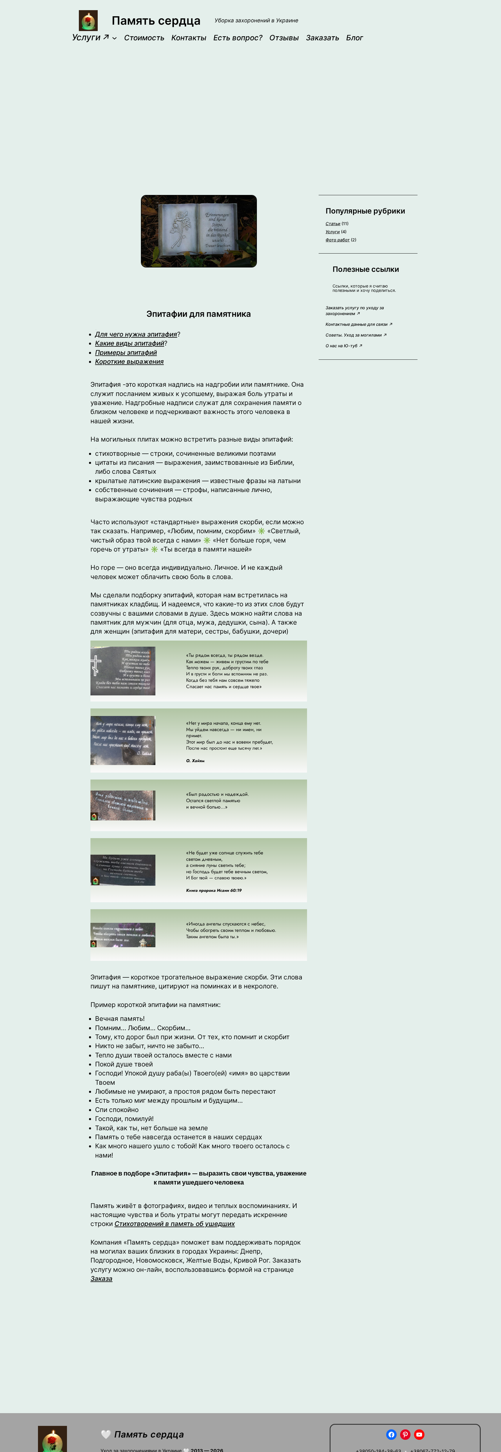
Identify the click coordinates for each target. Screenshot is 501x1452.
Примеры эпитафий (126, 352)
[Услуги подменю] (114, 37)
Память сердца (156, 20)
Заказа (101, 1278)
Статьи (333, 223)
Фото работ (338, 239)
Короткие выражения (129, 361)
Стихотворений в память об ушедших (175, 1223)
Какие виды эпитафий (129, 343)
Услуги (333, 231)
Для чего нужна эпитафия (136, 334)
